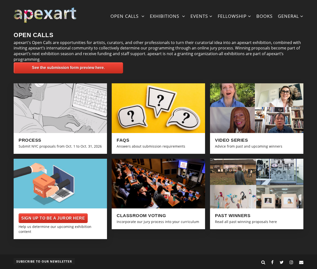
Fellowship (232, 16)
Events (199, 16)
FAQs (123, 140)
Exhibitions (165, 16)
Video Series (231, 140)
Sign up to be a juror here (53, 218)
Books (264, 16)
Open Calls (125, 16)
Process (30, 140)
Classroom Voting (141, 215)
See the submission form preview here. (68, 68)
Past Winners (232, 215)
